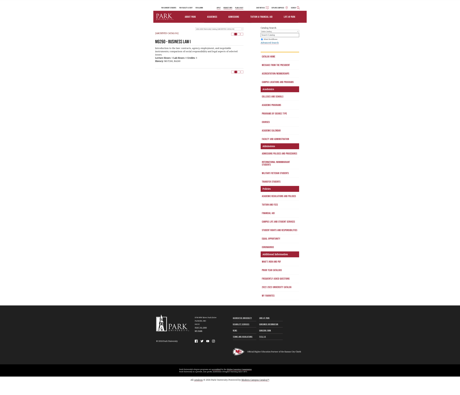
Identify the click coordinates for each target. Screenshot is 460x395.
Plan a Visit (239, 8)
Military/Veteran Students (275, 173)
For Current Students (168, 8)
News (235, 330)
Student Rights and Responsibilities (279, 230)
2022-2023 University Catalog (277, 287)
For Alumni (199, 8)
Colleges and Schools (272, 96)
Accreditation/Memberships (275, 73)
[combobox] (219, 28)
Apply (219, 8)
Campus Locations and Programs (278, 82)
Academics (212, 16)
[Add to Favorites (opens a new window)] (232, 34)
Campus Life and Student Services (278, 221)
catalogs (198, 379)
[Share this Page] (235, 34)
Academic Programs (271, 105)
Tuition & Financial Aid (261, 16)
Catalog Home (268, 56)
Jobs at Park (264, 318)
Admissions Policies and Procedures (279, 153)
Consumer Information (268, 324)
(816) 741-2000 (201, 327)
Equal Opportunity (271, 238)
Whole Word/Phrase (270, 39)
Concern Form (265, 330)
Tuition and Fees (270, 204)
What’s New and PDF (271, 261)
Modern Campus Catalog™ (255, 379)
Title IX (262, 337)
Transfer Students (271, 181)
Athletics (278, 13)
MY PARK (198, 331)
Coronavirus (268, 247)
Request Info (228, 8)
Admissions (233, 16)
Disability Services (241, 324)
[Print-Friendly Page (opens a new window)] (238, 34)
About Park (190, 16)
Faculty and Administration (275, 139)
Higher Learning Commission (239, 369)
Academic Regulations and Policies (279, 196)
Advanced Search (270, 42)
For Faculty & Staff (186, 8)
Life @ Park (289, 16)
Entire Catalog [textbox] (266, 31)
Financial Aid (268, 213)
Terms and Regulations (243, 337)
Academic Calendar (271, 130)
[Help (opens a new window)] (242, 34)
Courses (266, 122)
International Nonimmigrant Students (276, 163)
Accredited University (242, 318)
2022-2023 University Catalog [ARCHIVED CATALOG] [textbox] (215, 29)
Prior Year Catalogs (272, 270)
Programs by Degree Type (274, 113)
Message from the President (276, 65)
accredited (216, 369)
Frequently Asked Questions (276, 278)
